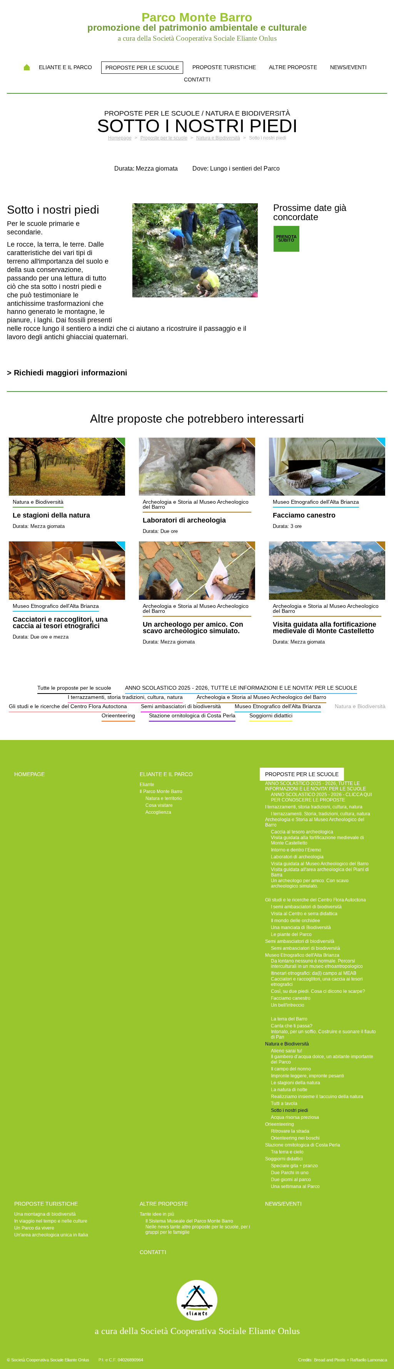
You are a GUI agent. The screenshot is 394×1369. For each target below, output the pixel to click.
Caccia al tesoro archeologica (302, 832)
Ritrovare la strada (290, 1131)
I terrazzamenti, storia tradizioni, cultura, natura (125, 697)
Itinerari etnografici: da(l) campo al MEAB (313, 973)
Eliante (147, 784)
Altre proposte (293, 67)
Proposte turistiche (224, 67)
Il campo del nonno (291, 1069)
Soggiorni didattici (270, 715)
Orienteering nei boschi (295, 1138)
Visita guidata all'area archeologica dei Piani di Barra (320, 872)
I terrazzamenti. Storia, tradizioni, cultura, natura (320, 813)
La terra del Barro (289, 1019)
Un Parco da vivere (34, 1228)
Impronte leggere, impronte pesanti (307, 1076)
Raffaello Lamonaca (368, 1359)
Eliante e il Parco (65, 67)
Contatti (197, 79)
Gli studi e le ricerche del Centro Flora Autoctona (68, 706)
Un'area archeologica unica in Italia (51, 1235)
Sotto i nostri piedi (289, 1110)
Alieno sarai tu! (286, 1051)
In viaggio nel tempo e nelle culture (50, 1221)
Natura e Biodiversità (360, 706)
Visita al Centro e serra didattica (304, 913)
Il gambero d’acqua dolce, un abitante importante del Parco (322, 1059)
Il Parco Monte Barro (161, 791)
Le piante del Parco (291, 934)
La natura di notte (289, 1089)
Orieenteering (118, 715)
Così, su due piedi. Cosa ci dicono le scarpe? (318, 991)
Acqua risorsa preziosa (295, 1117)
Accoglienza (158, 812)
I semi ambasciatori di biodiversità (306, 906)
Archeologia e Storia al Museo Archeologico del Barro (261, 697)
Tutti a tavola (284, 1103)
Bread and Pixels (330, 1359)
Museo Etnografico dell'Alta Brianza (278, 706)
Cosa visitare (159, 805)
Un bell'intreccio (287, 1005)
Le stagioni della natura (51, 515)
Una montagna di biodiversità (45, 1214)
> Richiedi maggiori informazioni (67, 372)
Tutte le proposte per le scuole (74, 688)
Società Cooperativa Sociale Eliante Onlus (50, 1359)
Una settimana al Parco (295, 1186)
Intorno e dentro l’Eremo (296, 850)
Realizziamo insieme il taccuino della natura (317, 1096)
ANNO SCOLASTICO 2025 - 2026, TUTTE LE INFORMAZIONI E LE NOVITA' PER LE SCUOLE (241, 688)
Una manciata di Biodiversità (301, 927)
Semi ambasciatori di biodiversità (181, 706)
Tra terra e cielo (287, 1152)
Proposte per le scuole (142, 68)
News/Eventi (348, 67)
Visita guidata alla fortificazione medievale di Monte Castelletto (324, 628)
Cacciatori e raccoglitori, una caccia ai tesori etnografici (60, 623)
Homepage (27, 67)
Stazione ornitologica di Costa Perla (192, 715)
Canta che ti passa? (291, 1026)
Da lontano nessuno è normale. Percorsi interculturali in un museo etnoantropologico (317, 963)
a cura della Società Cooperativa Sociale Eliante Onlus (197, 1331)
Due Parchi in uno (290, 1172)
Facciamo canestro (304, 515)
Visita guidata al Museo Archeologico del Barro (320, 863)
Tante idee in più (157, 1214)
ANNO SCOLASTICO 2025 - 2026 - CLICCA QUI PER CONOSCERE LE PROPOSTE (321, 797)
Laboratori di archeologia (184, 520)
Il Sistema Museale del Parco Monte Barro (189, 1221)
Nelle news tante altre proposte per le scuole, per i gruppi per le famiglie (197, 1229)
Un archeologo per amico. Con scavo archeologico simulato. (193, 628)
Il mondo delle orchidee (295, 920)
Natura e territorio (163, 798)
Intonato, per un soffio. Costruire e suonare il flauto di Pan (323, 1034)
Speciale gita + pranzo (294, 1165)
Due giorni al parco (291, 1179)
